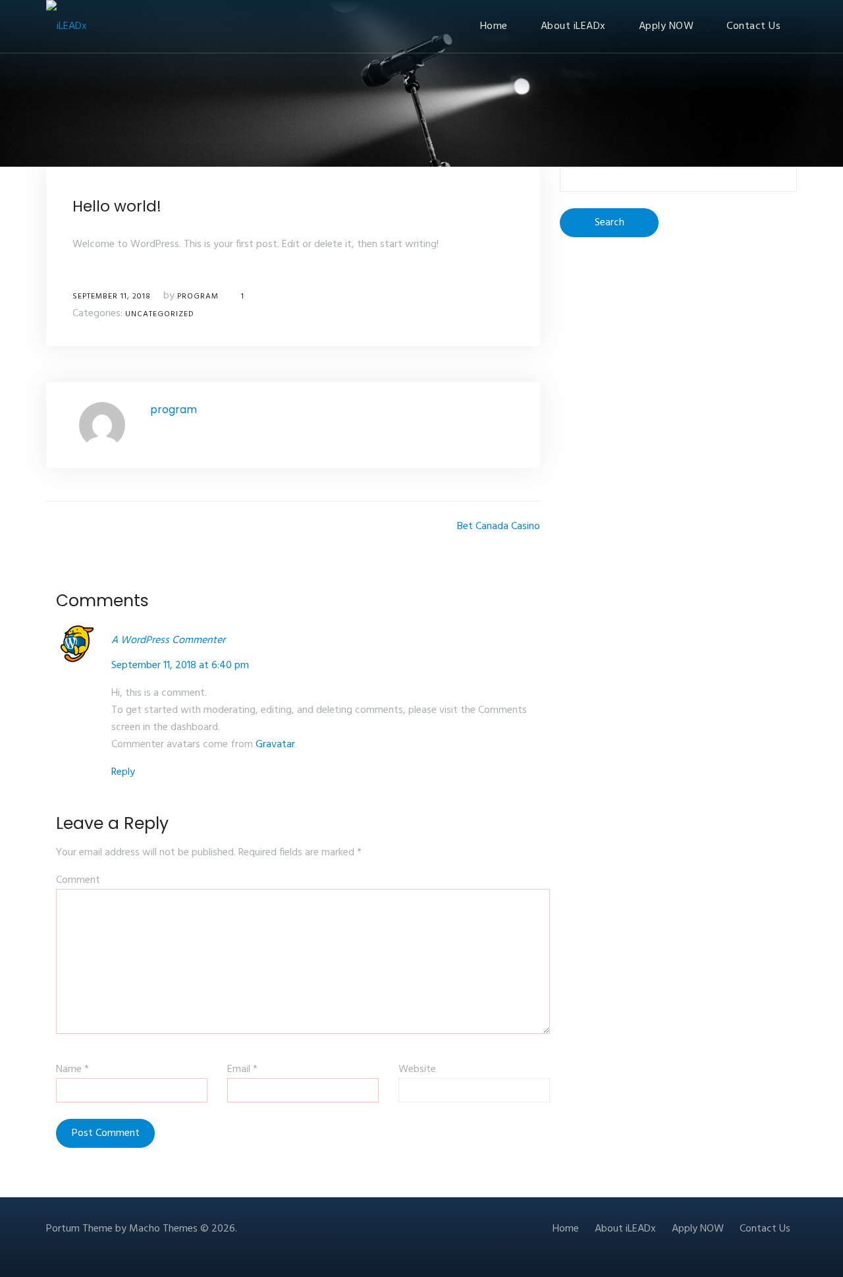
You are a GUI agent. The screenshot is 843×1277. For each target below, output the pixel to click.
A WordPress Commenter (168, 640)
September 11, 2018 (111, 296)
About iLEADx (573, 26)
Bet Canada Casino (498, 526)
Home (494, 26)
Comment (78, 880)
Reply (123, 772)
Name (72, 1069)
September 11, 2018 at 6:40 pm (180, 665)
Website (417, 1069)
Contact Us (753, 26)
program (198, 296)
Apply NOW (666, 26)
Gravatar (275, 744)
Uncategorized (159, 314)
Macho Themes (163, 1228)
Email (242, 1069)
